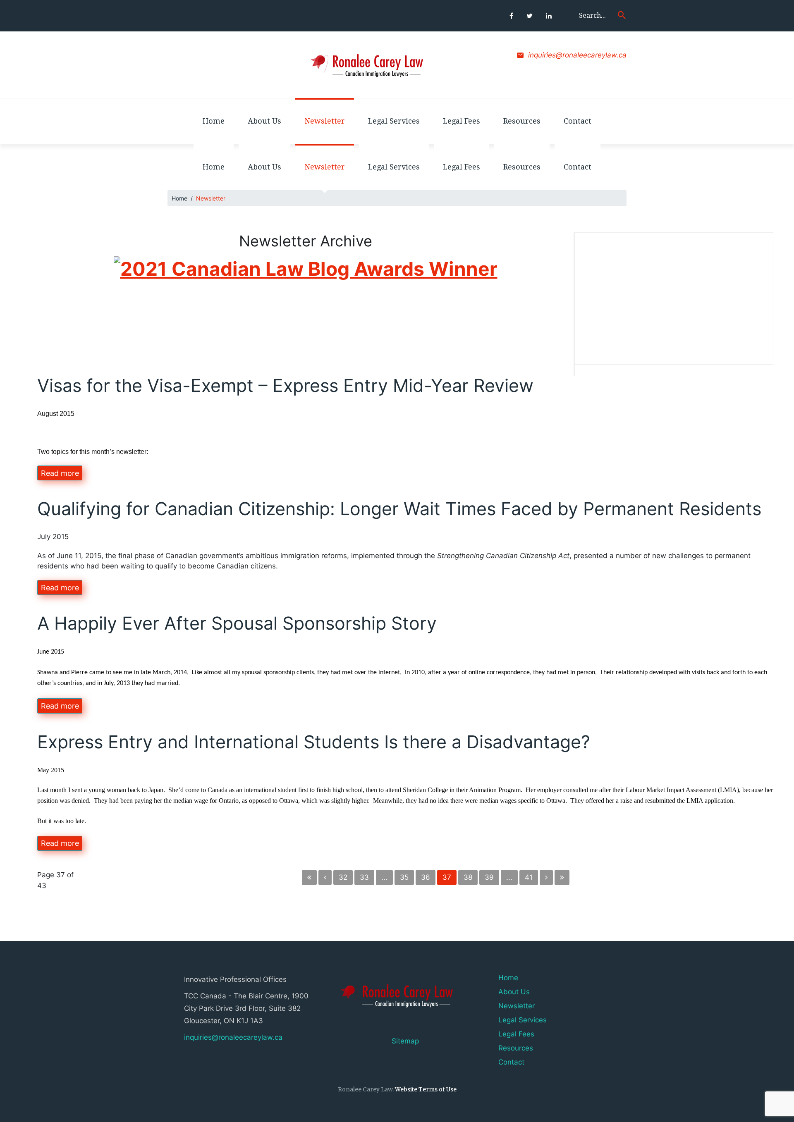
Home (179, 198)
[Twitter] (529, 15)
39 (489, 877)
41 (529, 877)
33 (364, 877)
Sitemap (405, 1041)
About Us (514, 992)
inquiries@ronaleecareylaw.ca (577, 55)
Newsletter (516, 1006)
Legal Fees (516, 1034)
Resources (515, 1048)
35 (404, 877)
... (384, 877)
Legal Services (522, 1020)
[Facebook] (511, 15)
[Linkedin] (549, 15)
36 (425, 877)
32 (343, 877)
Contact (511, 1062)
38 (468, 877)
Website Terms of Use (426, 1089)
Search (622, 15)
